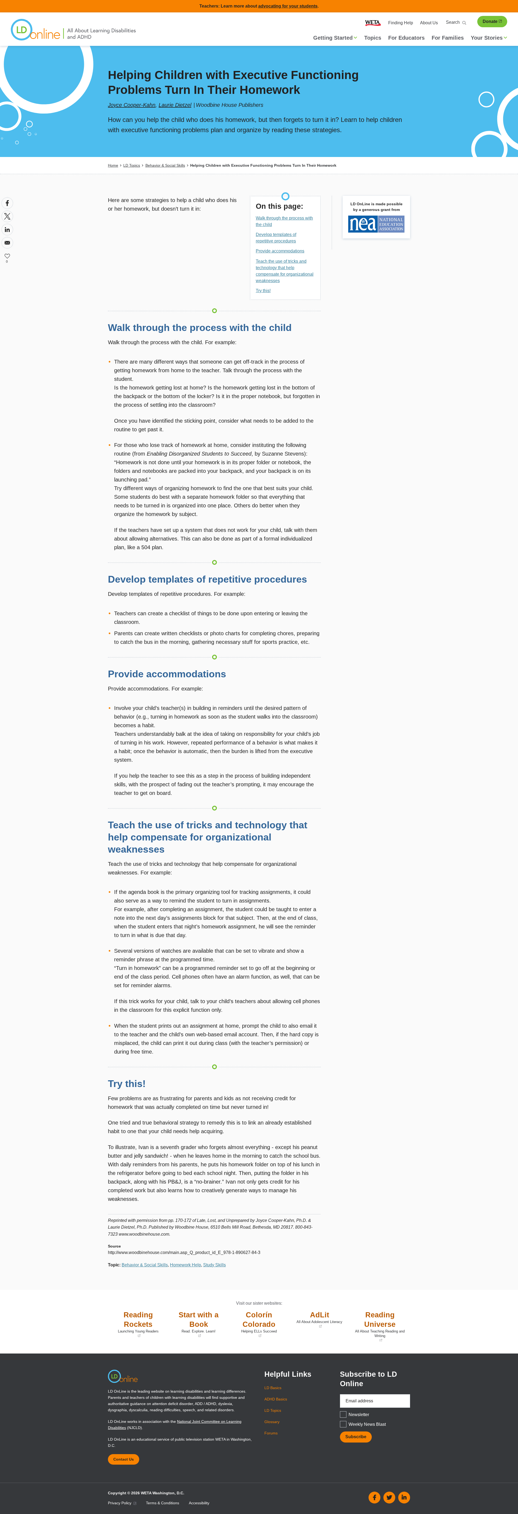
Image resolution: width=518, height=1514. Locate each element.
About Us (429, 22)
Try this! (263, 290)
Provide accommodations (280, 251)
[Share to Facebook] (7, 203)
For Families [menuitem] (448, 38)
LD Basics (272, 1388)
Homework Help (185, 1265)
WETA (373, 23)
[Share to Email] (7, 243)
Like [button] (7, 256)
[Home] (73, 32)
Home (113, 165)
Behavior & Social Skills (165, 165)
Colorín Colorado (254, 1324)
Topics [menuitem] (372, 38)
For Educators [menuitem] (406, 38)
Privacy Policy (120, 1503)
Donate (490, 21)
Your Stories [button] (487, 38)
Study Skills (214, 1265)
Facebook (374, 1497)
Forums (271, 1433)
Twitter (389, 1497)
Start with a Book (195, 1324)
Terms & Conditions (162, 1503)
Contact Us (123, 1459)
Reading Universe (378, 1326)
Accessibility (199, 1503)
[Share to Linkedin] (7, 229)
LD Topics (131, 165)
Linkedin (404, 1497)
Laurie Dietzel (175, 105)
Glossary (272, 1422)
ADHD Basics (275, 1399)
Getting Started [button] (333, 38)
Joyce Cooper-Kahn (131, 105)
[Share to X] (7, 216)
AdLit (317, 1320)
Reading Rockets (135, 1324)
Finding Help (400, 22)
